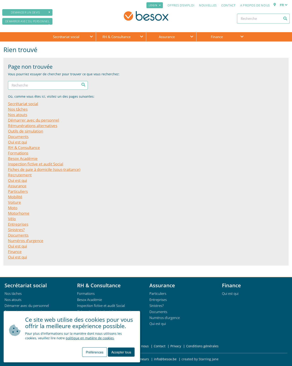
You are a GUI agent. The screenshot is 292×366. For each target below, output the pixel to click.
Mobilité (15, 196)
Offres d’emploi (180, 5)
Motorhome (18, 213)
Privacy (175, 346)
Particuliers (18, 191)
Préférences (94, 352)
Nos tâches (18, 109)
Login (153, 5)
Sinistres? (16, 229)
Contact (228, 5)
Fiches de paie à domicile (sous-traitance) (44, 169)
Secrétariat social (66, 36)
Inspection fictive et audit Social (35, 164)
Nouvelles (208, 5)
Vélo (12, 218)
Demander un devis (25, 12)
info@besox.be (165, 359)
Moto (12, 207)
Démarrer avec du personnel (27, 21)
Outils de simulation (25, 131)
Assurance (167, 36)
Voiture (14, 202)
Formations (18, 153)
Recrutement (20, 175)
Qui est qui (17, 142)
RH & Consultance (116, 36)
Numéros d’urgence (25, 240)
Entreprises (18, 224)
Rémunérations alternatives (32, 125)
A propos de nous (255, 5)
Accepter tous (121, 352)
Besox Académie (23, 158)
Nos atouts (17, 114)
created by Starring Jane (200, 359)
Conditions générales (202, 346)
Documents (18, 136)
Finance (217, 36)
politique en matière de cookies (90, 338)
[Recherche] (285, 18)
